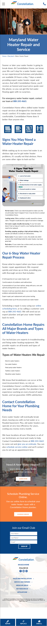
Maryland (11, 56)
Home (4, 56)
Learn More (23, 479)
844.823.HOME (23, 565)
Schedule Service (23, 514)
